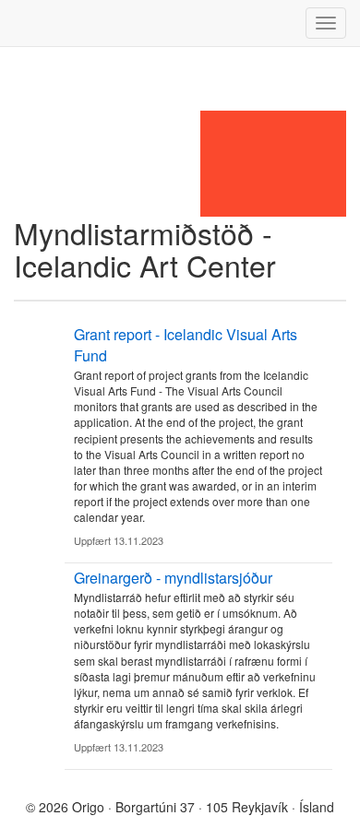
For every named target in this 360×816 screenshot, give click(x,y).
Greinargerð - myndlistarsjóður (173, 577)
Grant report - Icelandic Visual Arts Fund (185, 345)
